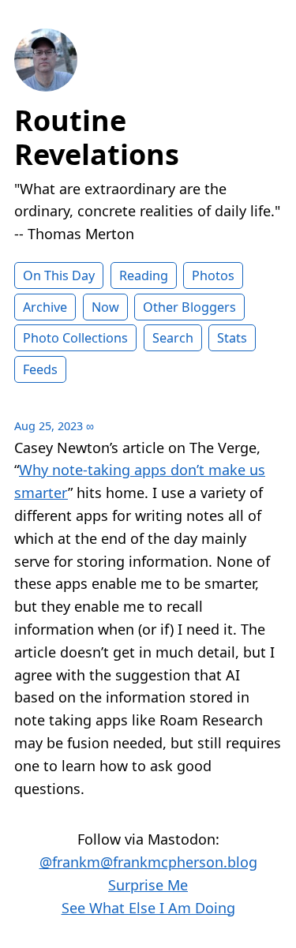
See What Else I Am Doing (148, 907)
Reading (143, 275)
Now (105, 307)
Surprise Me (148, 884)
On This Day (59, 275)
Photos (213, 275)
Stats (232, 338)
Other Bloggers (189, 307)
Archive (45, 307)
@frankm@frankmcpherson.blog (148, 861)
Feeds (40, 369)
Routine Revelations (96, 137)
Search (172, 338)
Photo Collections (75, 338)
